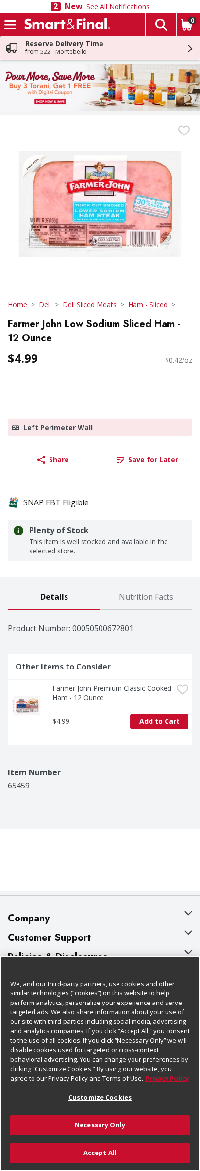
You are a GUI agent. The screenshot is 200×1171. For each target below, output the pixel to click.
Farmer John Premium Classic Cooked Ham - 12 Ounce (112, 693)
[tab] (54, 597)
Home (17, 304)
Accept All (100, 1152)
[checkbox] (184, 130)
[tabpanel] (100, 700)
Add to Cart (159, 721)
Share (59, 459)
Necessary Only (100, 1125)
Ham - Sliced (147, 304)
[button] (160, 24)
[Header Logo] (65, 24)
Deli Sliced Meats (90, 304)
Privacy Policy (167, 1078)
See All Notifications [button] (118, 6)
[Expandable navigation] (10, 25)
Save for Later (153, 459)
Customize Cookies (100, 1097)
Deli (45, 304)
